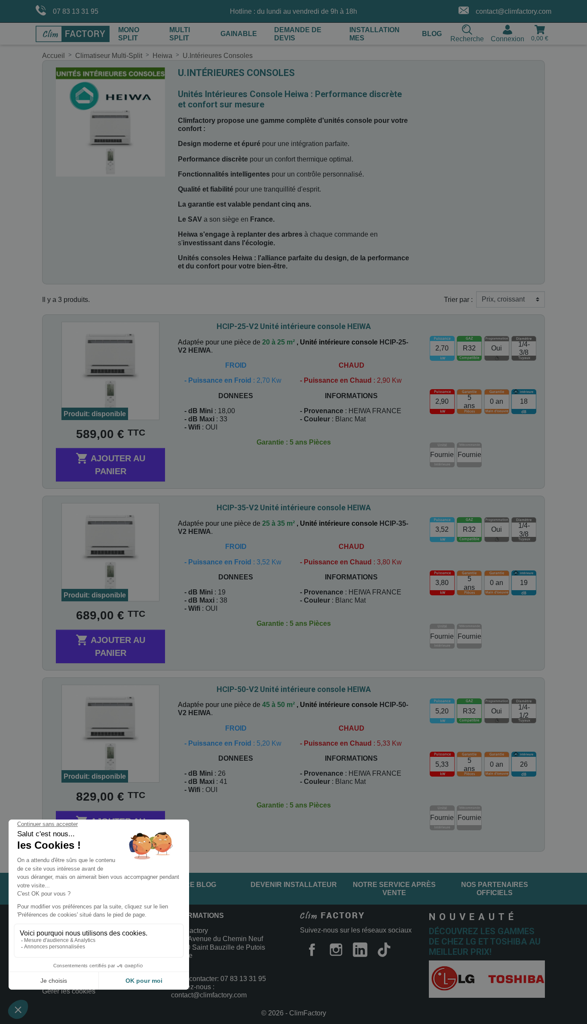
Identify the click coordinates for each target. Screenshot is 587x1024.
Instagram (336, 949)
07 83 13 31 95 (75, 11)
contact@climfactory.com (513, 11)
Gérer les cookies (68, 991)
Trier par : (458, 299)
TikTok (384, 949)
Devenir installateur (294, 884)
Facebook (312, 949)
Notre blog (193, 884)
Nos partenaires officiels (494, 888)
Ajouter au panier (110, 464)
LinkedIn (360, 949)
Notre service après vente (394, 888)
